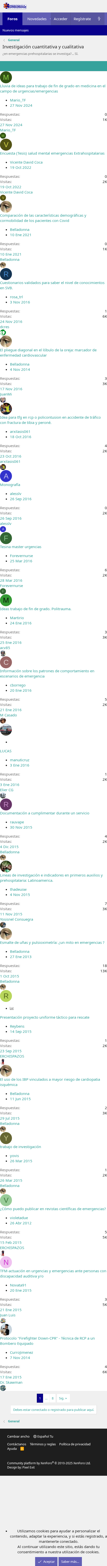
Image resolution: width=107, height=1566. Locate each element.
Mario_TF (18, 100)
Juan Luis (7, 1314)
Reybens (17, 1026)
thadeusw (18, 889)
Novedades (37, 18)
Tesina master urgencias (20, 546)
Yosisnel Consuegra (16, 919)
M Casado (8, 714)
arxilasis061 (20, 431)
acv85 (5, 647)
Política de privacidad (75, 1444)
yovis (14, 1155)
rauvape (17, 821)
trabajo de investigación (20, 1146)
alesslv (15, 493)
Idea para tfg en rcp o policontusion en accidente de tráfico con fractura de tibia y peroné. (50, 420)
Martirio (17, 617)
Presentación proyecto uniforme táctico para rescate (44, 1017)
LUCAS (5, 750)
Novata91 (18, 1284)
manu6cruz (19, 759)
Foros (12, 18)
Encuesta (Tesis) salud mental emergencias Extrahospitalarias (52, 153)
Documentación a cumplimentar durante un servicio (44, 812)
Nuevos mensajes (15, 30)
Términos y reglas (43, 1444)
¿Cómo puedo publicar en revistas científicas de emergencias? (53, 1208)
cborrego (18, 685)
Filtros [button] (95, 66)
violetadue (19, 1217)
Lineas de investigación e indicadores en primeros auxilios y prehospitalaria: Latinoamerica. (51, 878)
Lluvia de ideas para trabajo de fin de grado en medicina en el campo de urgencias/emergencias (53, 88)
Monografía (10, 484)
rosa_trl (16, 296)
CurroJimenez (21, 1352)
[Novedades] (99, 18)
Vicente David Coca (26, 162)
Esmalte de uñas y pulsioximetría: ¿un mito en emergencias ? (52, 942)
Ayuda (12, 1448)
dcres (4, 326)
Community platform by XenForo (49, 1463)
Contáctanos (16, 1444)
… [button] (46, 1398)
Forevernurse (21, 555)
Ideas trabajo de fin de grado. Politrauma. (35, 608)
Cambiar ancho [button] (18, 1436)
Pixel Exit (28, 1467)
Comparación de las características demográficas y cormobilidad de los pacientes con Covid (43, 218)
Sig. (61, 1398)
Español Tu (45, 1436)
